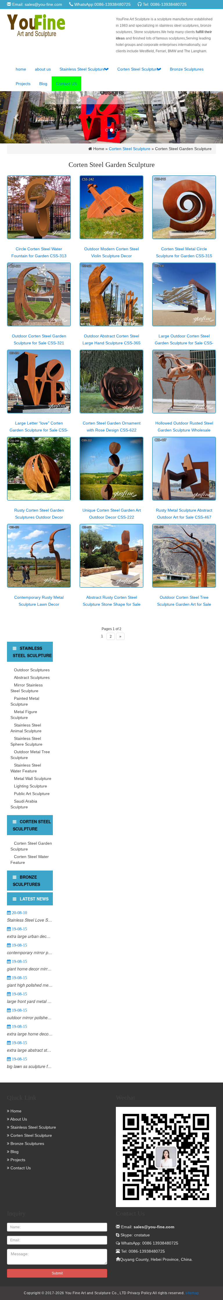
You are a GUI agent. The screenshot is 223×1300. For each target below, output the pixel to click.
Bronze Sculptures (187, 69)
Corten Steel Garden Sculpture (31, 846)
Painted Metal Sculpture (24, 701)
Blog (43, 83)
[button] (106, 69)
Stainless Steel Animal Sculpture (26, 728)
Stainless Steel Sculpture (83, 69)
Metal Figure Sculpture (23, 714)
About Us (18, 1119)
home (21, 69)
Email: (147, 1227)
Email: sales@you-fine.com (36, 4)
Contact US (66, 83)
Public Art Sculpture (32, 793)
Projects (23, 83)
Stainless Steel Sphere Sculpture (26, 741)
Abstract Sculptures (32, 677)
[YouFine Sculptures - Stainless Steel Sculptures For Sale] (57, 25)
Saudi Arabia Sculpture (23, 804)
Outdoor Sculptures (32, 670)
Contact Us (20, 1168)
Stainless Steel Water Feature (25, 768)
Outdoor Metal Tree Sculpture (30, 754)
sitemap (192, 1293)
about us (43, 69)
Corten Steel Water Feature (29, 859)
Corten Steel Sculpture (138, 69)
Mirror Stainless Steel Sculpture (26, 688)
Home (15, 1111)
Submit (57, 1273)
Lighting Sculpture (30, 786)
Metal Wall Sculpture (32, 778)
